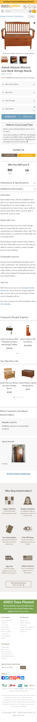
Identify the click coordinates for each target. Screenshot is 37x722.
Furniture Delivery (5, 636)
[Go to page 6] (20, 397)
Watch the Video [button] (18, 584)
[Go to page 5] (19, 397)
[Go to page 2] (18, 353)
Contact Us (4, 622)
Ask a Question (27, 155)
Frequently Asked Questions (27, 627)
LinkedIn (22, 678)
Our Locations (5, 625)
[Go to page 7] (21, 397)
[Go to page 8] (23, 397)
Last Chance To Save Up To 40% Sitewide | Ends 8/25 (18, 1)
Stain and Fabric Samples (7, 656)
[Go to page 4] (17, 397)
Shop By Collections (6, 651)
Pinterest (15, 678)
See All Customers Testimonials (18, 474)
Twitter (7, 678)
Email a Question (19, 688)
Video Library (23, 625)
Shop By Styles (5, 647)
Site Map (3, 658)
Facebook (3, 678)
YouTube (11, 678)
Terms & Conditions (6, 631)
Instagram (18, 678)
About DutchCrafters (6, 620)
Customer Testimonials (25, 629)
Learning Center (24, 620)
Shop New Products (6, 653)
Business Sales (5, 627)
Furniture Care (23, 631)
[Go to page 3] (19, 353)
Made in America (5, 629)
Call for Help (10, 155)
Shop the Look (5, 649)
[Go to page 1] (17, 353)
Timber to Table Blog (25, 622)
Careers (3, 638)
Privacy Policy (4, 633)
